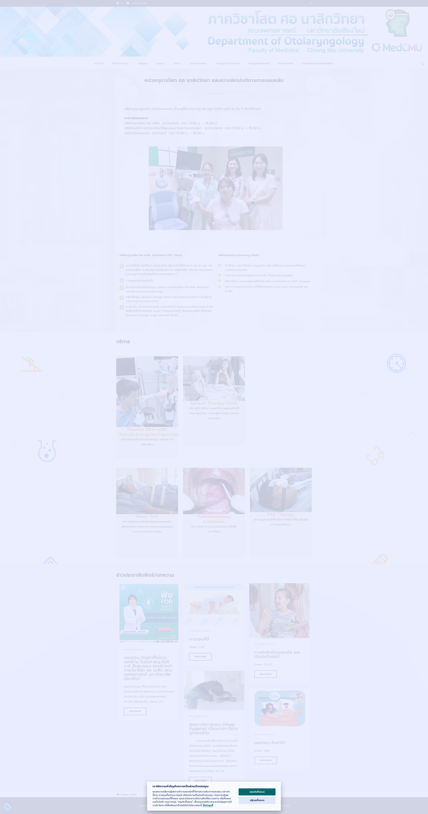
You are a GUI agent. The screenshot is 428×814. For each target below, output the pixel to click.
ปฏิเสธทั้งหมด (257, 800)
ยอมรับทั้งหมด (257, 792)
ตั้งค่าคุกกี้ (208, 805)
